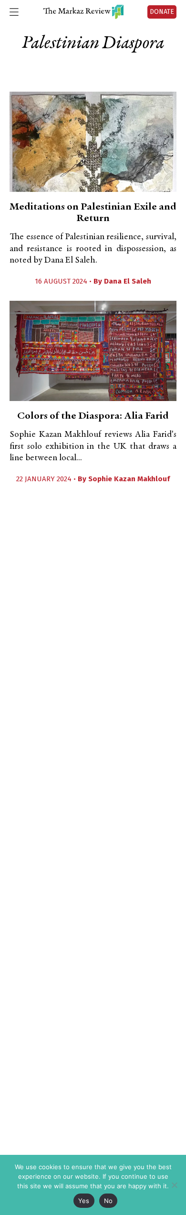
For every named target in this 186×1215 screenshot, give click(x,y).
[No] (174, 1185)
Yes (84, 1200)
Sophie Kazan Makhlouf (129, 479)
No (108, 1200)
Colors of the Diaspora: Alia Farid (93, 416)
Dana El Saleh (127, 281)
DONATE (162, 12)
